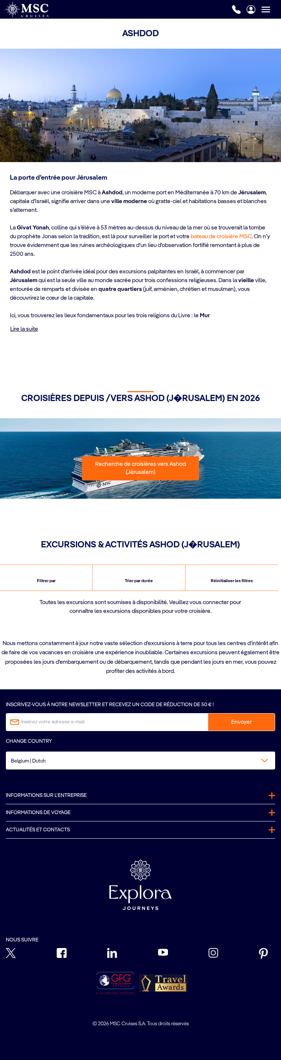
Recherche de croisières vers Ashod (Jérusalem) (140, 468)
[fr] (26, 9)
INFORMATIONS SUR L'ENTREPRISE (46, 795)
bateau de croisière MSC (221, 237)
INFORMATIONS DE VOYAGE (38, 812)
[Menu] (271, 9)
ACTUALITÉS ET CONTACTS (38, 829)
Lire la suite (24, 329)
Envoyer (241, 722)
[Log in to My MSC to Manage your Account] (251, 9)
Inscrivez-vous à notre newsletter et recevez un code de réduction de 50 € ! (110, 704)
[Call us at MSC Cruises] (236, 9)
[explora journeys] (140, 884)
